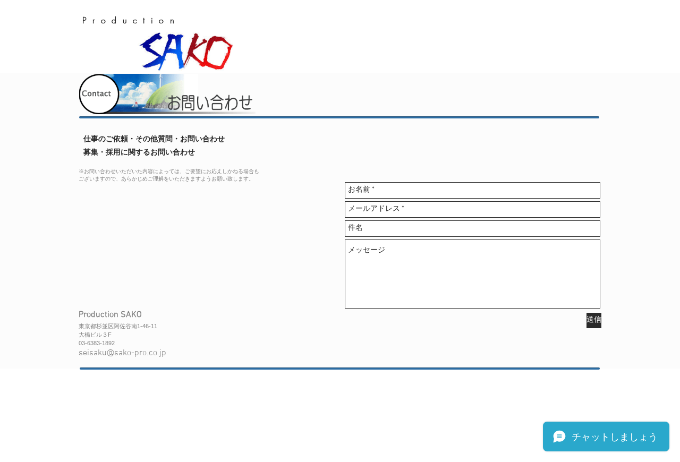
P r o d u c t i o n (129, 20)
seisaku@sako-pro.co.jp (122, 353)
